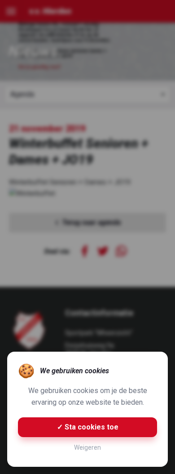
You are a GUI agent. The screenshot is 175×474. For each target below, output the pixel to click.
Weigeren (87, 447)
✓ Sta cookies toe (87, 427)
